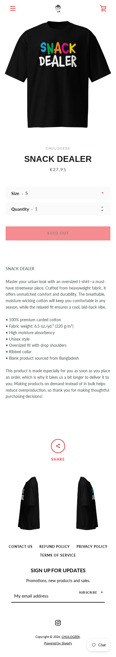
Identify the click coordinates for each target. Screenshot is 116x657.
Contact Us (21, 547)
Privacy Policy (92, 547)
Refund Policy (54, 547)
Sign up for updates (58, 570)
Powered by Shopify (58, 643)
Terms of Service (58, 555)
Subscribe (88, 592)
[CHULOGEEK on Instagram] (58, 622)
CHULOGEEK (71, 636)
